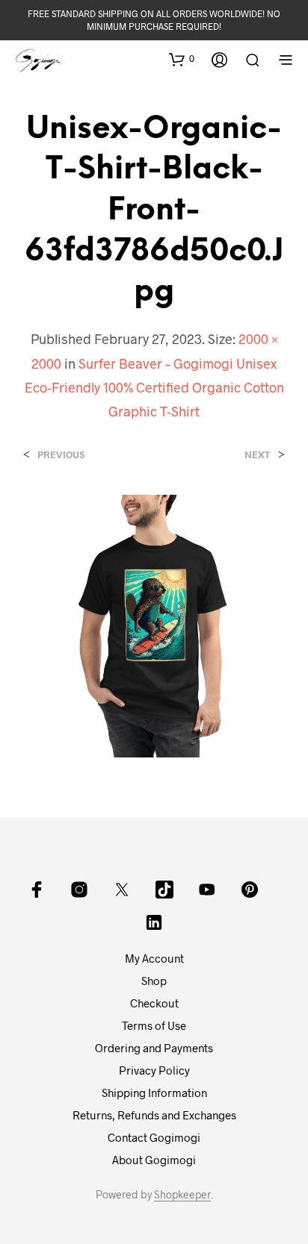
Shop (154, 980)
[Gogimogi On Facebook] (37, 889)
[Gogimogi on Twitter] (122, 889)
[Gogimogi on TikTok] (164, 889)
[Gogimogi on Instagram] (79, 889)
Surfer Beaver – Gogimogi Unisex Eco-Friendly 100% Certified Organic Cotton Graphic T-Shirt (154, 387)
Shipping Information (154, 1092)
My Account (154, 958)
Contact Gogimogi (154, 1137)
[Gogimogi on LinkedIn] (154, 922)
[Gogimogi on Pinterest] (250, 889)
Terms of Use (154, 1025)
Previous (60, 455)
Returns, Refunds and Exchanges (154, 1115)
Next (257, 455)
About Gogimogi (154, 1159)
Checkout (154, 1003)
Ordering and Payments (154, 1047)
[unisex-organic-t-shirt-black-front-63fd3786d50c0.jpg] (154, 624)
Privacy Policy (154, 1070)
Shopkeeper (182, 1195)
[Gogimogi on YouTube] (207, 889)
